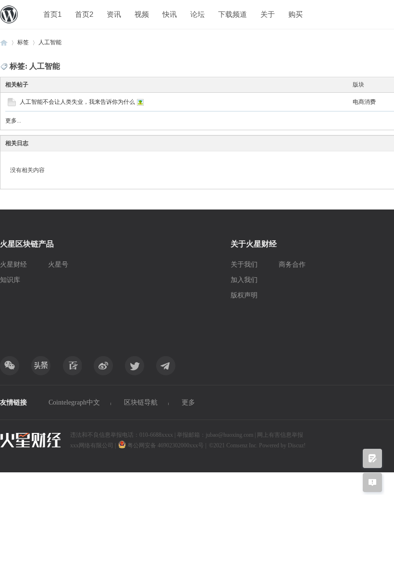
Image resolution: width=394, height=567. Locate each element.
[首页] (4, 42)
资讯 (114, 14)
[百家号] (72, 365)
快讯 (169, 14)
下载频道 (232, 14)
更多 (188, 402)
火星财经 (13, 264)
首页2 (84, 14)
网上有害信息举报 (280, 434)
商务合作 (292, 264)
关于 (267, 14)
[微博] (103, 365)
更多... (13, 120)
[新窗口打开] (12, 104)
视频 (142, 14)
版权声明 (244, 295)
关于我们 (244, 264)
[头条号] (40, 365)
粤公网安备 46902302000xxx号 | (167, 445)
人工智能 (50, 42)
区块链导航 (141, 402)
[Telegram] (165, 365)
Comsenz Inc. (242, 445)
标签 (23, 42)
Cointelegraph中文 (74, 402)
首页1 (52, 14)
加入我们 (244, 280)
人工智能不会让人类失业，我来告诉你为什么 (77, 102)
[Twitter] (134, 365)
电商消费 (364, 102)
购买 (295, 14)
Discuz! (297, 445)
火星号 (58, 264)
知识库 (10, 280)
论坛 (197, 14)
